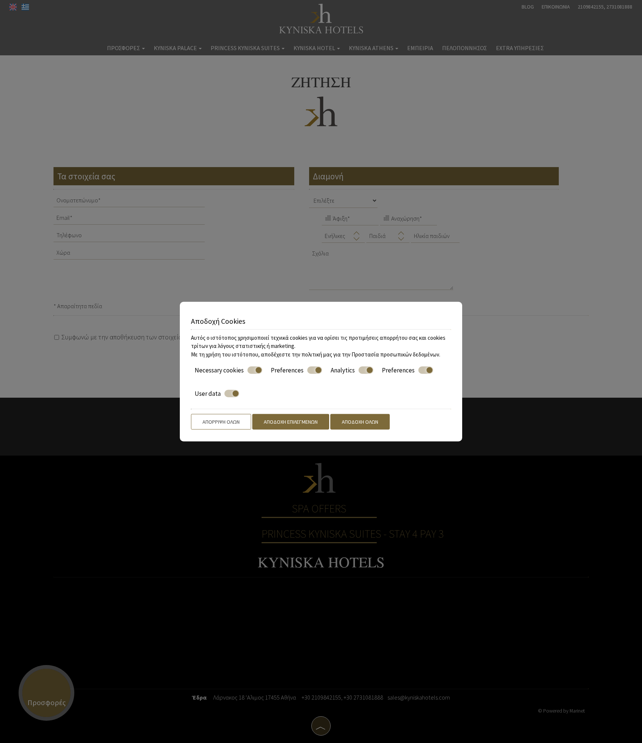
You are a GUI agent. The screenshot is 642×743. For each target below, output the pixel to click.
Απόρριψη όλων (221, 421)
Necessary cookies (219, 370)
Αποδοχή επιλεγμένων (291, 421)
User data (208, 393)
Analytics (343, 370)
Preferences (287, 370)
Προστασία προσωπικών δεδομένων (395, 354)
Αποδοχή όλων (360, 421)
